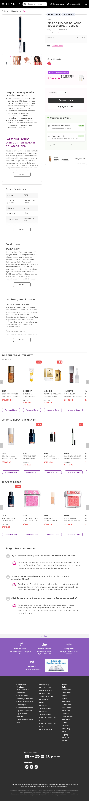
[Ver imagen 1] (6, 60)
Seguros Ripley (67, 705)
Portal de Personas (45, 687)
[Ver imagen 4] (37, 60)
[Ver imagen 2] (16, 60)
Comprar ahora (66, 100)
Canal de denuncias (45, 729)
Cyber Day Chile (67, 717)
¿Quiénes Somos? (45, 690)
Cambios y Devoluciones (24, 702)
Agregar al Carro (11, 410)
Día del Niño (66, 711)
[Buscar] (25, 4)
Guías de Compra (22, 696)
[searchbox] (37, 4)
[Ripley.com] (12, 4)
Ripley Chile (66, 720)
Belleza (5, 11)
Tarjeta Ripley (66, 693)
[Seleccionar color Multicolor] (49, 63)
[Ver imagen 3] (27, 60)
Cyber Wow (65, 714)
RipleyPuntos (66, 702)
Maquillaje (15, 11)
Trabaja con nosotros (46, 696)
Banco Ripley (66, 690)
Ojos (24, 11)
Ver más (22, 174)
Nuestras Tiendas (45, 693)
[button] (86, 4)
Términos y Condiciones (24, 699)
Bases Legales (21, 705)
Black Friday (66, 729)
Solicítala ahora (57, 46)
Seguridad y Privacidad (24, 711)
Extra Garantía (67, 708)
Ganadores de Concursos (24, 708)
